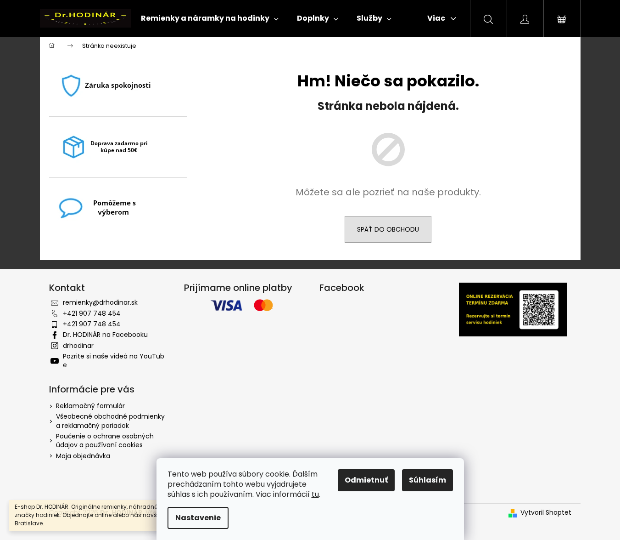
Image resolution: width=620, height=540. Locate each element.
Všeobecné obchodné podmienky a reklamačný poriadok (110, 421)
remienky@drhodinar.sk (100, 302)
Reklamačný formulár (90, 405)
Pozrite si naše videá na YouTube (113, 360)
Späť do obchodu (388, 229)
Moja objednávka (83, 455)
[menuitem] (210, 18)
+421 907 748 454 (92, 313)
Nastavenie (198, 517)
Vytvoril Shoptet (545, 512)
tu (315, 494)
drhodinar (78, 345)
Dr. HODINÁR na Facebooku (105, 334)
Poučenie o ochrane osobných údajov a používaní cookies (105, 440)
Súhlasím (427, 480)
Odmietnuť (366, 480)
